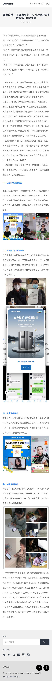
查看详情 (26, 367)
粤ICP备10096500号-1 (11, 677)
